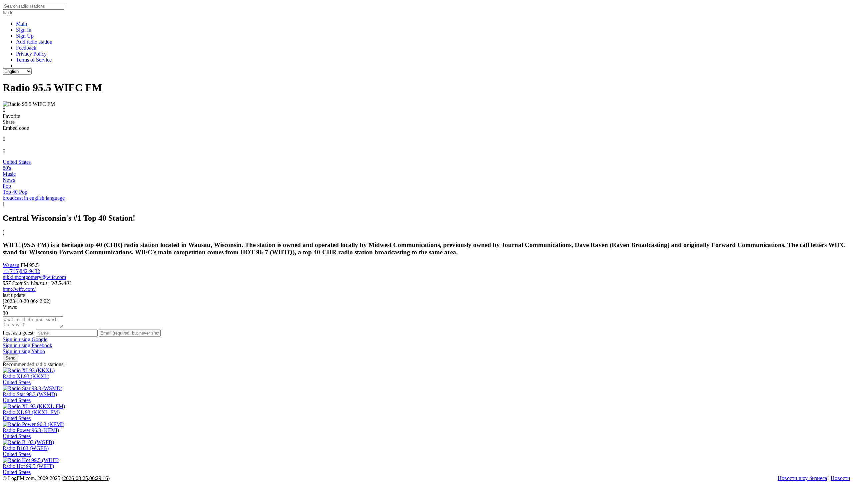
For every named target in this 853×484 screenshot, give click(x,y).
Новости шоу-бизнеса (802, 478)
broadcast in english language (34, 198)
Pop (7, 186)
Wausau (11, 265)
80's (7, 168)
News (9, 180)
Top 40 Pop (15, 192)
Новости (840, 478)
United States (17, 162)
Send (10, 358)
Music (9, 174)
